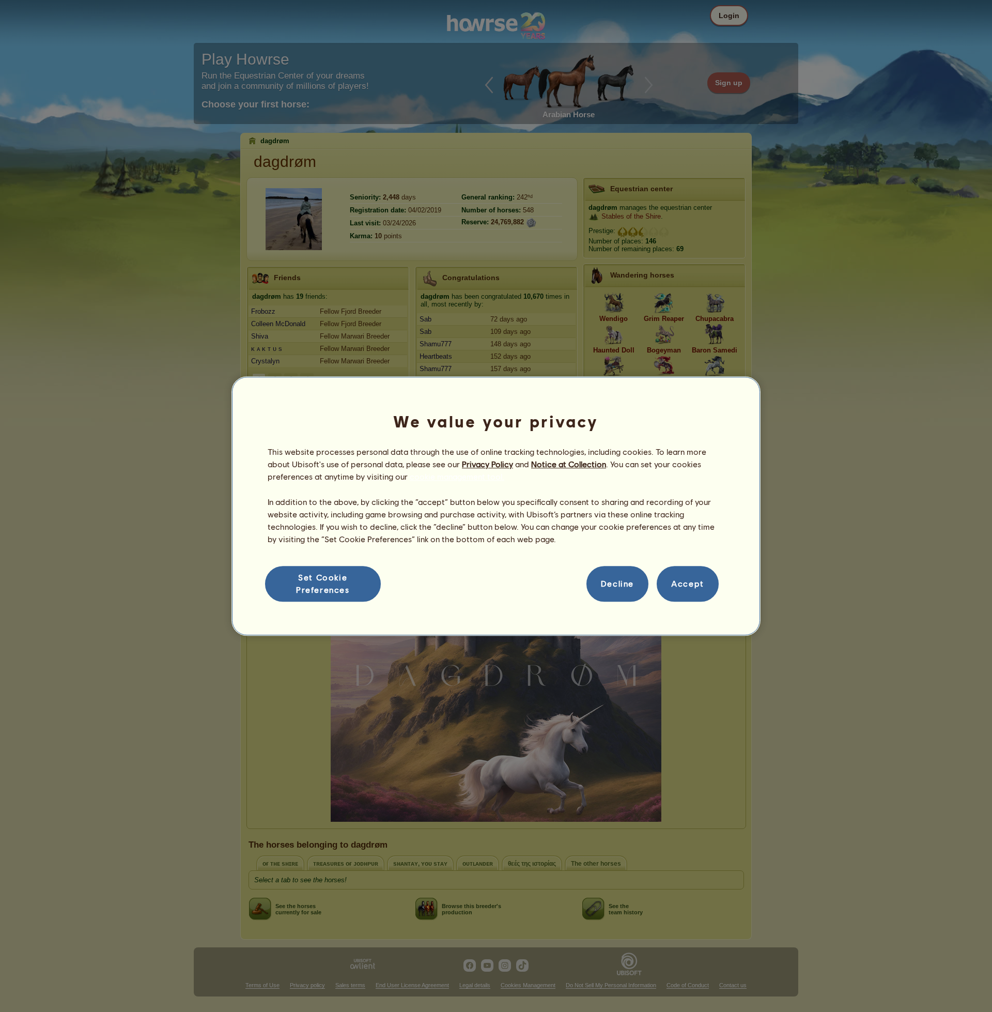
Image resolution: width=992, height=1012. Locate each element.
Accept (687, 584)
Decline (617, 584)
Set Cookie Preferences (323, 583)
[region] (496, 506)
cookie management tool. (457, 477)
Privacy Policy (487, 464)
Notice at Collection (568, 464)
